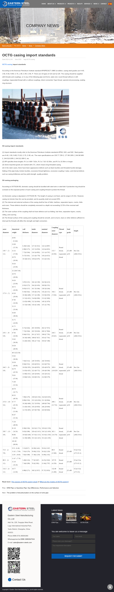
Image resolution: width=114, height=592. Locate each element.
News (30, 46)
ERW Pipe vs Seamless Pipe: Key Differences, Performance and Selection (33, 488)
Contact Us (18, 579)
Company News (40, 46)
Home (24, 46)
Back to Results (7, 46)
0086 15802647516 (28, 539)
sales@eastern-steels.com (22, 542)
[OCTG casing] (16, 3)
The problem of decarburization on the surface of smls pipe (27, 493)
